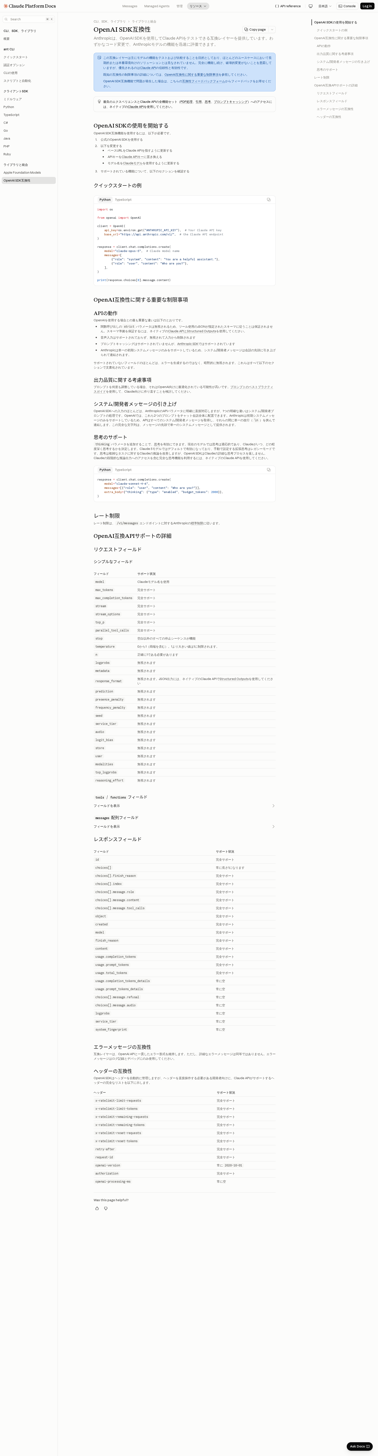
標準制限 (197, 523)
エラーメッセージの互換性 (335, 109)
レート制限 (321, 77)
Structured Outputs (234, 679)
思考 (208, 102)
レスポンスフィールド (332, 101)
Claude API (148, 68)
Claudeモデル (133, 163)
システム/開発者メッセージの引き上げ (343, 62)
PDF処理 (186, 102)
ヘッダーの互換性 (329, 117)
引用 (199, 102)
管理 (180, 6)
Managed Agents (157, 6)
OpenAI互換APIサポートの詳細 (336, 85)
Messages (129, 6)
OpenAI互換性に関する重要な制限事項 (191, 75)
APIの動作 (324, 46)
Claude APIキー (133, 157)
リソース (198, 6)
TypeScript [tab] (123, 200)
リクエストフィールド (332, 93)
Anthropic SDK (187, 344)
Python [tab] (105, 200)
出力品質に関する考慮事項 (335, 54)
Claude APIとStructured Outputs (192, 331)
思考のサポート (327, 70)
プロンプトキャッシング (231, 102)
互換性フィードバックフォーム (203, 81)
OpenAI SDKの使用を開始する (335, 22)
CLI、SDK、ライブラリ (110, 21)
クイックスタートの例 (332, 30)
